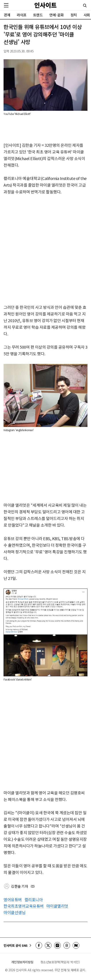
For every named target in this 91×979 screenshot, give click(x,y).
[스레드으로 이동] (66, 945)
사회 (86, 14)
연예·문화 (56, 14)
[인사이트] (45, 5)
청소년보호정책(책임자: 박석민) (60, 962)
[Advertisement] (45, 249)
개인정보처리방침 (22, 962)
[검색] (85, 5)
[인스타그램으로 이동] (57, 945)
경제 (7, 14)
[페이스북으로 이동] (39, 945)
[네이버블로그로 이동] (76, 945)
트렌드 (38, 14)
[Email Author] (32, 886)
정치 (73, 14)
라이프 (22, 14)
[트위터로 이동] (48, 945)
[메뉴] (6, 5)
